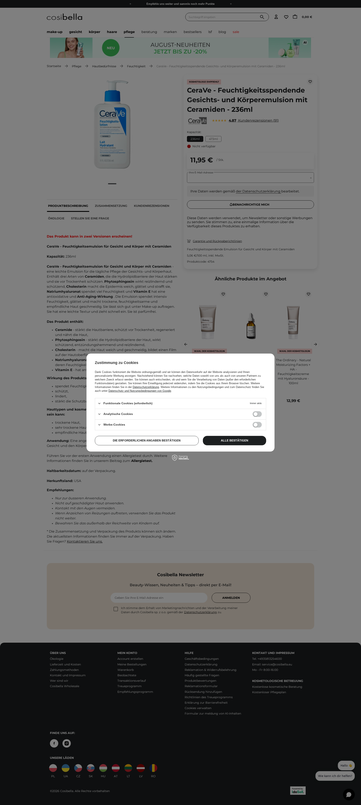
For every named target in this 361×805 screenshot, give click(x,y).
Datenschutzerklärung (146, 387)
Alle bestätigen (234, 440)
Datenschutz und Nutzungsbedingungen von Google (139, 390)
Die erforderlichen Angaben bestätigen (146, 440)
